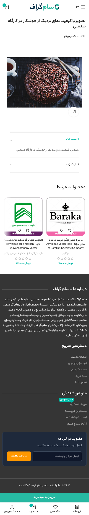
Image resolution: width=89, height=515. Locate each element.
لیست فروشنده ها (76, 417)
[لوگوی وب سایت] (44, 6)
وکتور (65, 253)
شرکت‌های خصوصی (20, 253)
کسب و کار (70, 36)
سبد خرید (81, 376)
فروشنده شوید (73, 404)
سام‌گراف (55, 485)
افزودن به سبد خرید (44, 497)
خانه (83, 36)
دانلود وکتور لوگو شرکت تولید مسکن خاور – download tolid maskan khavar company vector (23, 244)
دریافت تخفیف (19, 456)
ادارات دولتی (37, 253)
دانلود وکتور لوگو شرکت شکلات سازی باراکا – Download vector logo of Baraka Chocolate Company (66, 244)
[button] (70, 230)
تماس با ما (81, 382)
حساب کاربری (79, 369)
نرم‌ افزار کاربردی (77, 363)
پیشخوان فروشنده (76, 411)
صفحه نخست (79, 357)
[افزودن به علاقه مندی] (62, 230)
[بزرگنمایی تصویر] (73, 112)
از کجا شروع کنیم (77, 424)
